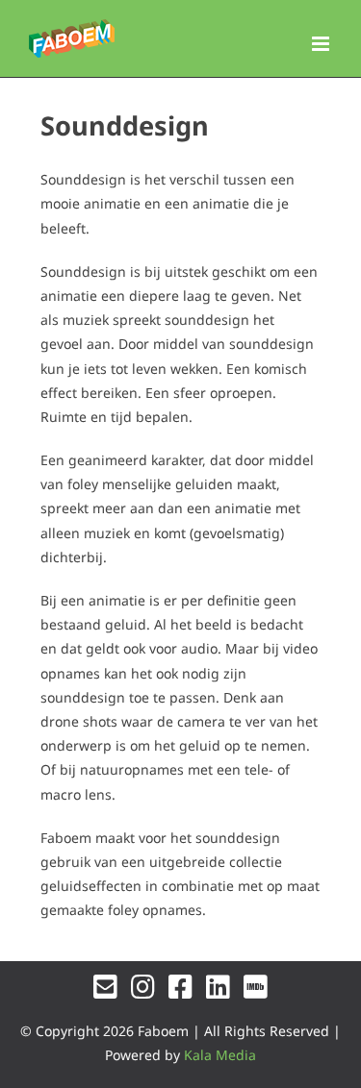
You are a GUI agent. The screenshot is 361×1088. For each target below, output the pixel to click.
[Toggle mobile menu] (322, 44)
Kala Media (220, 1055)
